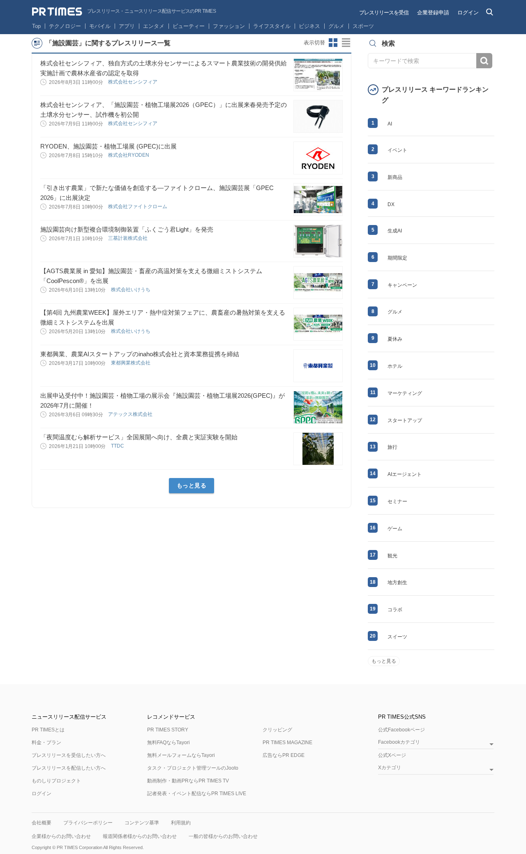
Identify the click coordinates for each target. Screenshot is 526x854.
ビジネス (309, 26)
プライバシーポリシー (88, 823)
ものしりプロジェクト (56, 781)
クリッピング (277, 730)
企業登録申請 (433, 12)
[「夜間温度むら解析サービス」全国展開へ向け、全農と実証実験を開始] (318, 448)
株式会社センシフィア (133, 82)
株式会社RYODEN (129, 155)
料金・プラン (46, 742)
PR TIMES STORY (167, 730)
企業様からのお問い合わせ (61, 836)
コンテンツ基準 (142, 823)
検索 (484, 60)
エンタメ (153, 26)
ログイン (468, 12)
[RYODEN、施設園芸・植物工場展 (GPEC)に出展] (318, 158)
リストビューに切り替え (346, 43)
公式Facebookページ (401, 730)
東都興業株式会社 (131, 363)
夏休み (395, 339)
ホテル (395, 366)
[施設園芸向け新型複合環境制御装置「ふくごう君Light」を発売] (318, 241)
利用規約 (181, 823)
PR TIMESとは (48, 730)
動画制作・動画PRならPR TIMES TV (188, 781)
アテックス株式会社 (131, 414)
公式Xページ (392, 755)
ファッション (229, 26)
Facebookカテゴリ (399, 742)
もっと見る (192, 485)
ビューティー (189, 26)
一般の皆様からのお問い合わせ (223, 836)
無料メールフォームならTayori (181, 755)
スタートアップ (405, 420)
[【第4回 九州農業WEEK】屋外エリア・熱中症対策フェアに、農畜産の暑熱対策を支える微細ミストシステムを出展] (318, 324)
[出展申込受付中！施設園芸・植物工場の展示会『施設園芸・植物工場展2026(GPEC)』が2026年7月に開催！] (318, 407)
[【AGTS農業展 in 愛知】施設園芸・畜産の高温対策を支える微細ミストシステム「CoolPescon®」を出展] (318, 282)
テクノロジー (65, 26)
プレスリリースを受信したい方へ (69, 755)
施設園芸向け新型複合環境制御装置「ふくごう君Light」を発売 (126, 229)
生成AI (395, 231)
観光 (392, 556)
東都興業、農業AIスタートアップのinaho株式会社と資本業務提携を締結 (139, 353)
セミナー (397, 501)
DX (391, 204)
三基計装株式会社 (128, 238)
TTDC (118, 446)
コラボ (395, 610)
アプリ (127, 26)
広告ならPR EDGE (284, 755)
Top (36, 26)
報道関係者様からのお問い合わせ (140, 836)
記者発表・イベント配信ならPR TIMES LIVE (196, 793)
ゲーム (395, 528)
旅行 (392, 447)
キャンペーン (402, 285)
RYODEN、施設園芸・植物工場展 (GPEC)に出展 (108, 146)
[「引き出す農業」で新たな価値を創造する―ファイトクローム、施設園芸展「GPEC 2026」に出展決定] (318, 199)
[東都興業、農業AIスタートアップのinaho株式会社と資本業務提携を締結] (318, 365)
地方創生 (397, 582)
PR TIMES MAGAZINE (287, 742)
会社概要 (41, 823)
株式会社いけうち (131, 289)
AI (390, 124)
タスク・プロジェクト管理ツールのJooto (192, 768)
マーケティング (405, 393)
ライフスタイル (272, 26)
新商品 (395, 177)
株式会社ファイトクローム (138, 206)
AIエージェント (405, 474)
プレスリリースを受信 (383, 12)
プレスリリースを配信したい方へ (69, 768)
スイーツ (397, 637)
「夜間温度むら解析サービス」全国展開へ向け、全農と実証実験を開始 (139, 437)
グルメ (336, 26)
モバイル (100, 26)
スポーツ (363, 26)
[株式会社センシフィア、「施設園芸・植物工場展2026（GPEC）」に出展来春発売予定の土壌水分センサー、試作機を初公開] (318, 116)
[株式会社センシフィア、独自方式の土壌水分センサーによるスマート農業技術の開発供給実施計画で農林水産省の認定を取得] (318, 74)
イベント (397, 150)
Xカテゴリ (389, 767)
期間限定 (397, 258)
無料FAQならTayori (168, 742)
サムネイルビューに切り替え (333, 43)
